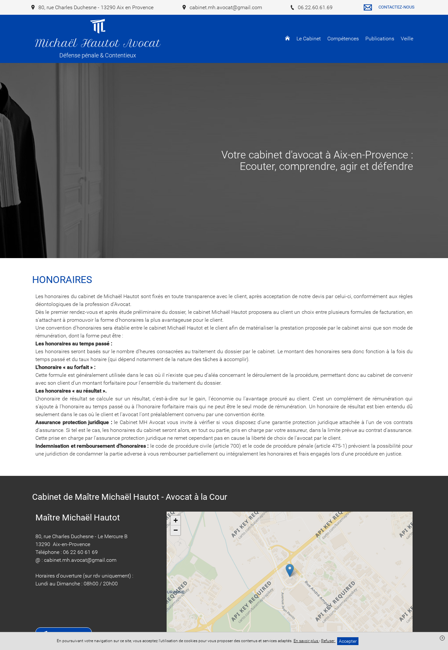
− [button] (175, 530)
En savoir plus (306, 641)
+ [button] (175, 520)
